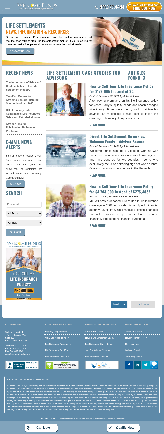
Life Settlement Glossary (57, 356)
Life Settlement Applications (58, 344)
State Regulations (133, 356)
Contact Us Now (20, 51)
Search (15, 232)
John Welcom (131, 96)
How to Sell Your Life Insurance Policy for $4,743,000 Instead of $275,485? (121, 189)
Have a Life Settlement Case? (99, 338)
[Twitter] (146, 365)
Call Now (43, 427)
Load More (119, 304)
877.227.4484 (112, 6)
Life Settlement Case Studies (99, 344)
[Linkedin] (138, 365)
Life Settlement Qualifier (56, 350)
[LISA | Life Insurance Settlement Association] (102, 368)
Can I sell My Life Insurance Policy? (144, 7)
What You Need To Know (57, 338)
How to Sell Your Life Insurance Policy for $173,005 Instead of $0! (121, 88)
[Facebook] (129, 365)
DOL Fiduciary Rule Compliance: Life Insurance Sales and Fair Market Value (23, 114)
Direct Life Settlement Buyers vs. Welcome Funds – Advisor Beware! (117, 138)
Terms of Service (133, 331)
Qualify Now (125, 427)
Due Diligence (132, 344)
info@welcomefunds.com (17, 354)
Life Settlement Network (96, 356)
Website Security (133, 350)
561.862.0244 (19, 348)
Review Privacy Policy (136, 338)
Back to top (143, 304)
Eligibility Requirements (56, 331)
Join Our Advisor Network (97, 350)
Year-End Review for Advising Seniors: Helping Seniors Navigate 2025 (22, 100)
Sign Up (15, 183)
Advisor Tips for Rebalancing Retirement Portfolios (21, 127)
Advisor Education (94, 331)
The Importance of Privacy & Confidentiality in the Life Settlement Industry (23, 86)
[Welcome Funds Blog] (154, 365)
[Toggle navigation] (7, 7)
